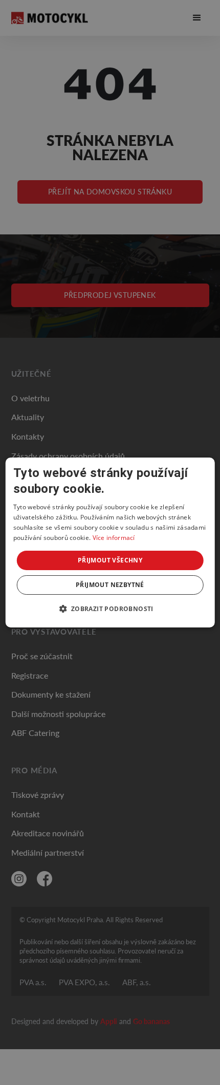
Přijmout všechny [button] (110, 560)
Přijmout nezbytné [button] (110, 584)
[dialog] (110, 542)
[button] (110, 608)
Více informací (114, 537)
